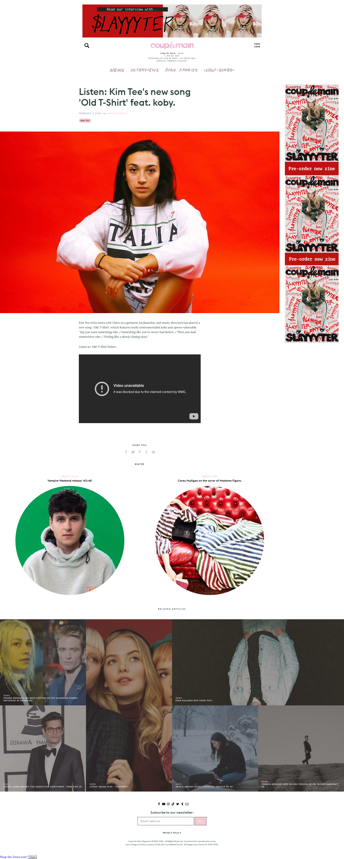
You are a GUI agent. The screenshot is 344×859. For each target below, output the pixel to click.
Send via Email (153, 452)
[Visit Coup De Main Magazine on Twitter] (177, 804)
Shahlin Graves (117, 113)
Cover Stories (181, 67)
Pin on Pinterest (140, 452)
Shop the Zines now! (13, 857)
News (117, 72)
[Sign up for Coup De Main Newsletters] (187, 804)
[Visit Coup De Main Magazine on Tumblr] (182, 804)
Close (32, 857)
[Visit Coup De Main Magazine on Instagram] (168, 804)
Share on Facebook (126, 452)
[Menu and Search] (86, 45)
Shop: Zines (219, 67)
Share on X (133, 452)
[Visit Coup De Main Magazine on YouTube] (163, 804)
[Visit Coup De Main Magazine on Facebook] (159, 804)
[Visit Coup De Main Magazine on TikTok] (173, 804)
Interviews (145, 67)
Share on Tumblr (146, 452)
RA (257, 45)
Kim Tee (85, 120)
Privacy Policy (172, 833)
